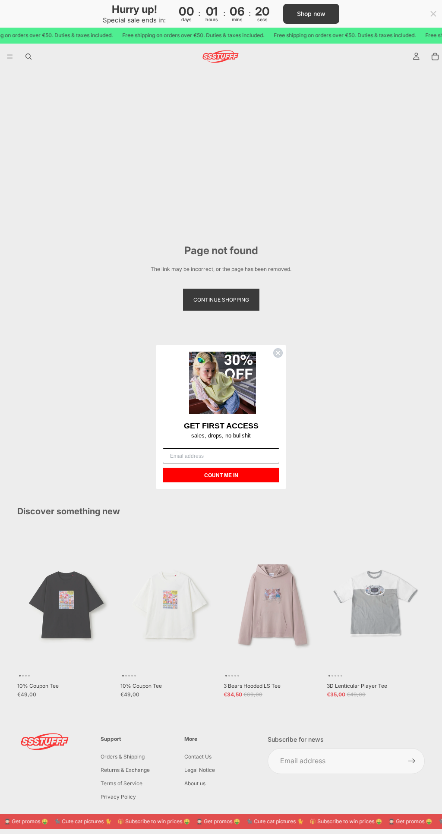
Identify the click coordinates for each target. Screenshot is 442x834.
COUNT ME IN (221, 475)
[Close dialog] (278, 353)
